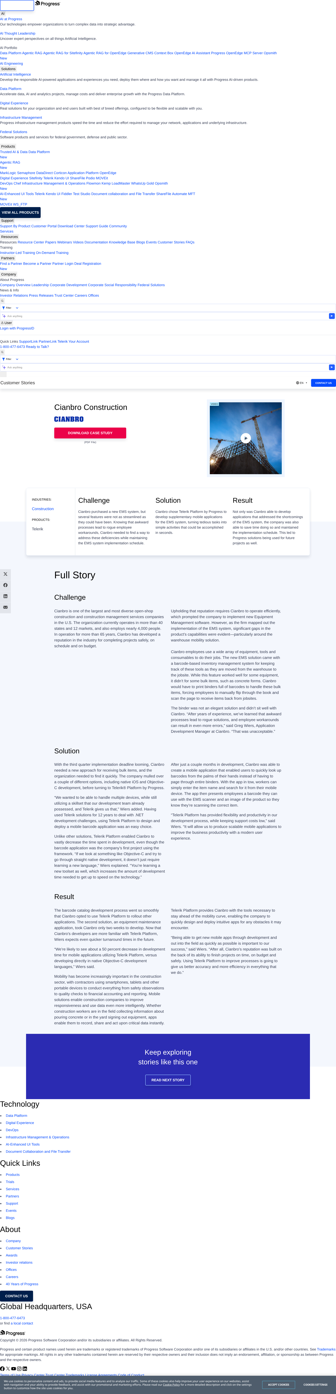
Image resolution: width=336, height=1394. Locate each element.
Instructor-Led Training (17, 253)
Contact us (16, 1296)
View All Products (20, 212)
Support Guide (97, 226)
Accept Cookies (278, 1384)
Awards (12, 1255)
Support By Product (15, 226)
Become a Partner (37, 264)
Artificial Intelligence (15, 74)
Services (6, 231)
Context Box (163, 53)
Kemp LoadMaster (116, 183)
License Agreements (101, 1375)
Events (151, 242)
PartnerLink (48, 341)
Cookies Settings (315, 1384)
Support (7, 221)
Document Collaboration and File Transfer (38, 1152)
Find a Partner (11, 264)
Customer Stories (171, 242)
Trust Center (64, 295)
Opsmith (138, 55)
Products (8, 146)
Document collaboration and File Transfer (123, 194)
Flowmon (93, 183)
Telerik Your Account (73, 341)
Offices (93, 295)
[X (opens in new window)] (8, 1370)
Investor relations (19, 1262)
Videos (78, 242)
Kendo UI (61, 178)
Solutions (8, 69)
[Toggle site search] (2, 352)
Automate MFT (97, 196)
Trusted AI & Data (13, 152)
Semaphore (26, 173)
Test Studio (81, 194)
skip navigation (17, 5)
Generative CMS (140, 53)
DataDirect (44, 173)
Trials (10, 1182)
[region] (168, 1385)
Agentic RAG (32, 53)
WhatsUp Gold (142, 183)
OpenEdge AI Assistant (192, 53)
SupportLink (28, 341)
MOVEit (102, 178)
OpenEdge (108, 173)
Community (118, 226)
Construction (43, 509)
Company (8, 274)
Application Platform (83, 173)
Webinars (64, 242)
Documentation (96, 242)
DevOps (6, 183)
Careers (81, 295)
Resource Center (31, 242)
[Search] (2, 301)
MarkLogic (8, 173)
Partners (7, 258)
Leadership (40, 285)
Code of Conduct (131, 1375)
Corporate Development (68, 285)
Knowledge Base (122, 242)
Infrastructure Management (21, 117)
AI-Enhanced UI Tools (17, 194)
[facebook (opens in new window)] (3, 1370)
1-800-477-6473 (12, 347)
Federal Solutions (13, 132)
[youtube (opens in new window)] (14, 1370)
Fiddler (66, 194)
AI (2, 14)
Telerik (48, 178)
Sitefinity (35, 178)
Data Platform (10, 53)
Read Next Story (168, 1080)
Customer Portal (44, 226)
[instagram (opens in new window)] (20, 1370)
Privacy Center (33, 1375)
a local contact (22, 1323)
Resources (9, 237)
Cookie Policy (171, 1385)
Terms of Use (10, 1375)
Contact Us (323, 383)
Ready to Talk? (37, 347)
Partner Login (62, 264)
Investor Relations (14, 295)
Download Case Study (90, 433)
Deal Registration (50, 266)
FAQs (190, 242)
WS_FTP (20, 204)
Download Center (71, 226)
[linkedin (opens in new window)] (25, 1370)
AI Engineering (11, 63)
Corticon (60, 173)
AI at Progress (11, 19)
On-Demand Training (52, 253)
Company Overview (15, 285)
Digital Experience (14, 103)
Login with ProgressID (17, 328)
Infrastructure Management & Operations (53, 183)
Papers (50, 242)
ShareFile (77, 178)
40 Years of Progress (22, 1284)
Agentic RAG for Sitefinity (63, 53)
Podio (90, 178)
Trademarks (326, 1349)
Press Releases (41, 295)
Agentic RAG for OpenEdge (104, 53)
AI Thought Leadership (17, 33)
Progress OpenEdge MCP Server (237, 53)
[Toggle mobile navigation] (3, 374)
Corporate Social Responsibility (112, 285)
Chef (17, 183)
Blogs (140, 242)
